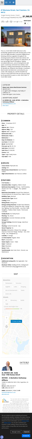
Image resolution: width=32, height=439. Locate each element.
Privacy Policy (25, 421)
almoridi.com (5, 394)
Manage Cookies (16, 432)
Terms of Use (7, 422)
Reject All (26, 432)
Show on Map (17, 321)
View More (6, 105)
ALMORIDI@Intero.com (9, 103)
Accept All (26, 435)
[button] (1, 437)
